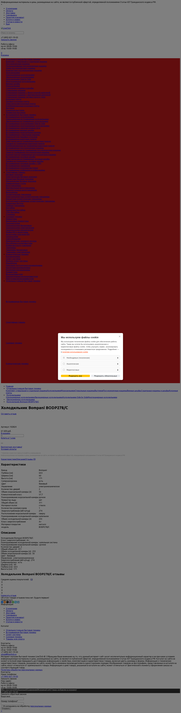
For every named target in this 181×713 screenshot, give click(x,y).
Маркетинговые (73, 370)
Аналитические (73, 364)
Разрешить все (75, 376)
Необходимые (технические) (78, 358)
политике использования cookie (75, 352)
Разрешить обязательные (105, 376)
